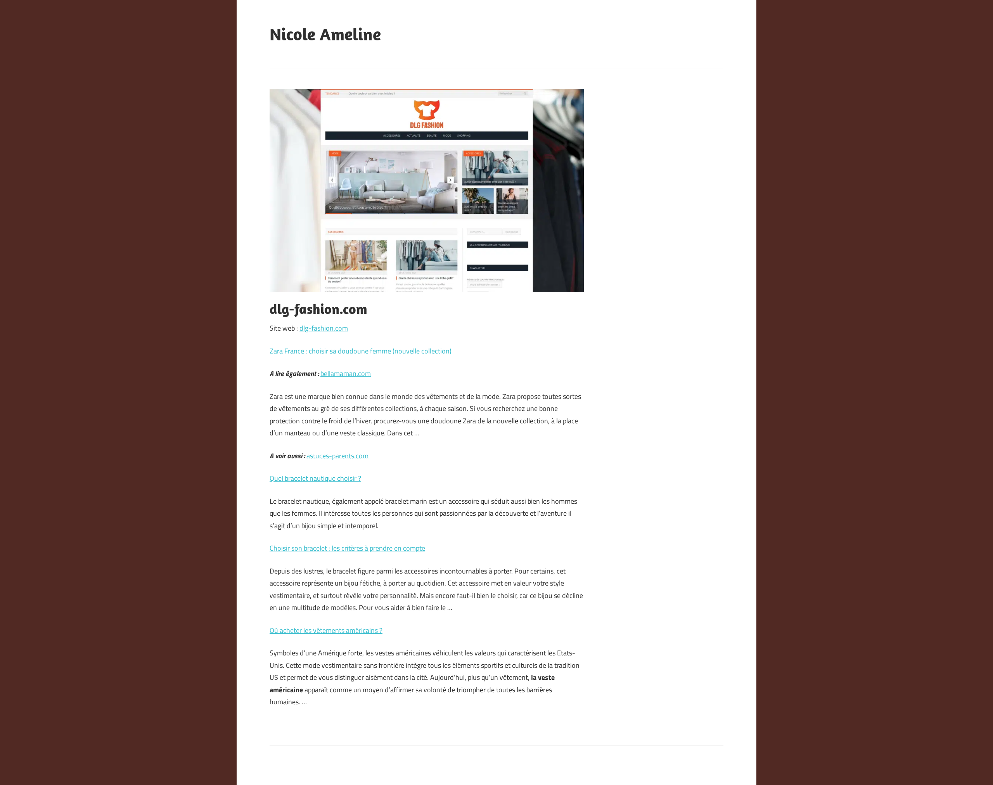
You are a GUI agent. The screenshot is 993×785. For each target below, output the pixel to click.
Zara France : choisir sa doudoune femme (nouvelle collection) (361, 351)
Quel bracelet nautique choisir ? (315, 478)
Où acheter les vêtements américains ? (326, 630)
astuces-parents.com (337, 456)
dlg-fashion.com (323, 328)
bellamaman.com (345, 373)
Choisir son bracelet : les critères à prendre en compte (347, 548)
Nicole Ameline (325, 34)
